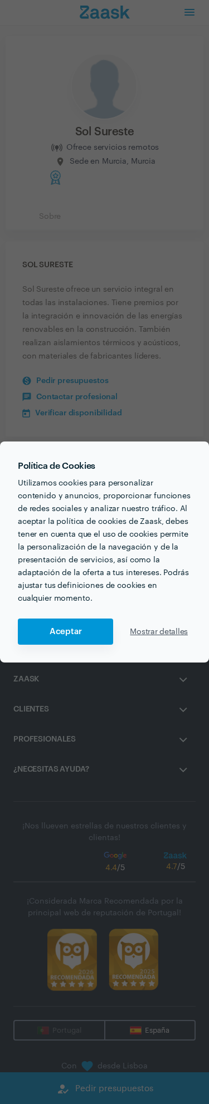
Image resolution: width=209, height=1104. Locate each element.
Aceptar (66, 631)
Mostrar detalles (159, 632)
